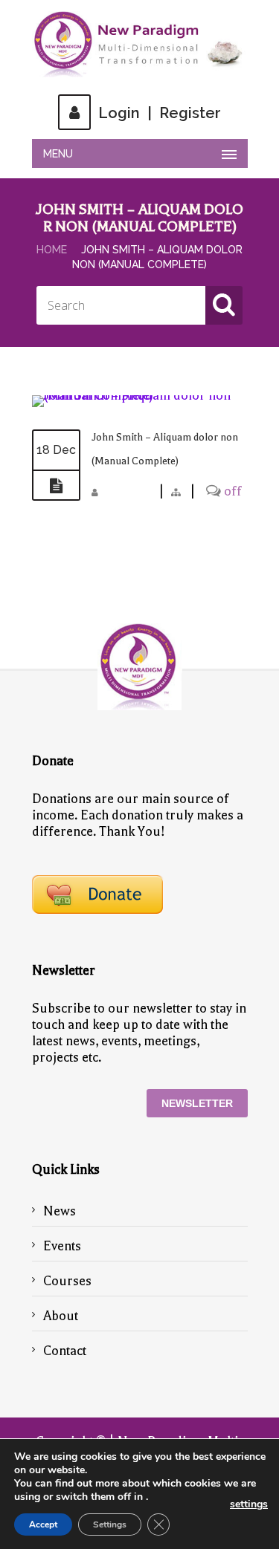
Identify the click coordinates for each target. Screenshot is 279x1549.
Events (62, 1245)
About (60, 1315)
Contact (64, 1350)
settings (249, 1504)
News (59, 1211)
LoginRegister (159, 113)
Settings (109, 1524)
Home (51, 250)
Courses (67, 1280)
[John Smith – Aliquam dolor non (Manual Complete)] (140, 395)
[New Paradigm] (140, 44)
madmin (128, 491)
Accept (43, 1524)
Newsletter (197, 1103)
